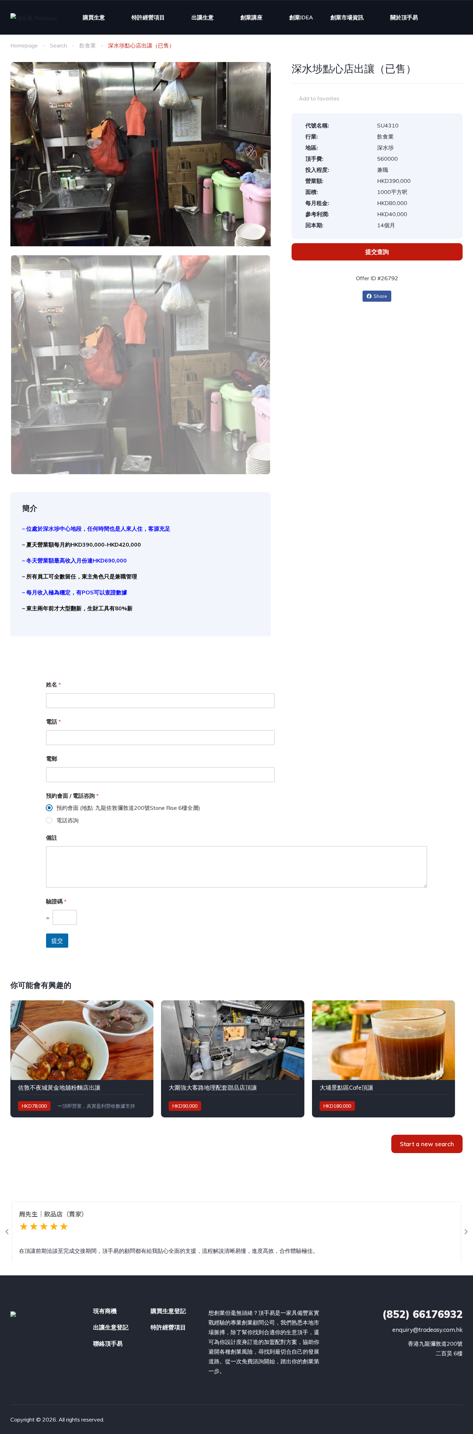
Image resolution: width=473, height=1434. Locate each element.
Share (380, 296)
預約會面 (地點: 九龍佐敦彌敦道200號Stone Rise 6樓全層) (128, 807)
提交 (57, 940)
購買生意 (94, 17)
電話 (53, 721)
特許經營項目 (148, 17)
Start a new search (427, 1144)
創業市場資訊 (347, 17)
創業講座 (251, 17)
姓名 (53, 684)
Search (58, 45)
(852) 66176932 (422, 1314)
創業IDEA (301, 17)
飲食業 (87, 45)
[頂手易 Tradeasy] (33, 17)
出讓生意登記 (110, 1327)
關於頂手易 (404, 17)
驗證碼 (56, 901)
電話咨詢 (67, 820)
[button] (6, 1231)
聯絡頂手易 (108, 1343)
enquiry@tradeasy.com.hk (427, 1329)
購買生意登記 (168, 1310)
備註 (51, 837)
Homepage (24, 45)
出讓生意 (202, 17)
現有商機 (105, 1310)
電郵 (51, 758)
